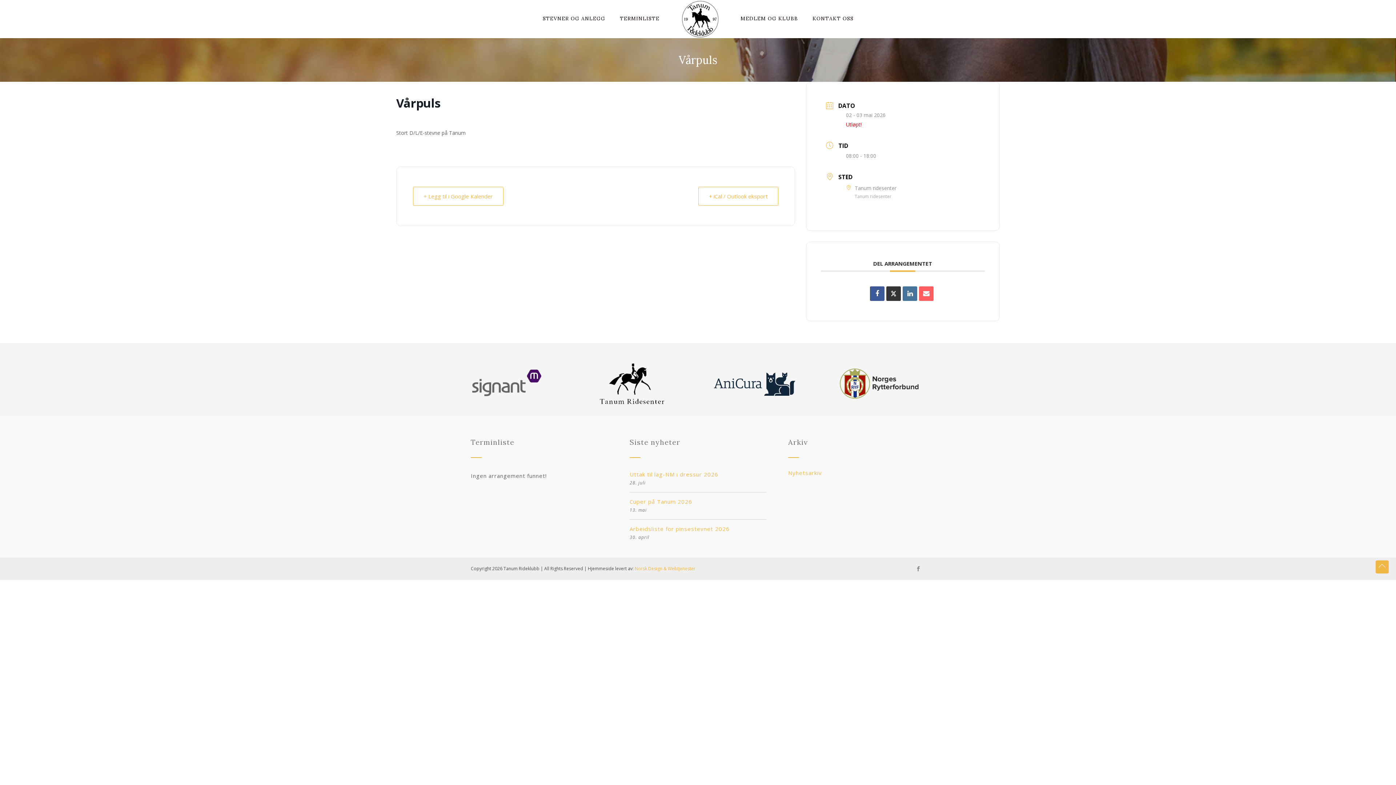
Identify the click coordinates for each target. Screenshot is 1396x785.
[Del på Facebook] (877, 293)
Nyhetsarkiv (805, 472)
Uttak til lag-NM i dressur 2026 (674, 474)
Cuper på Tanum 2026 (661, 501)
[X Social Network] (893, 293)
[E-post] (926, 293)
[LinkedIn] (910, 293)
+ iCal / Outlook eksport (738, 196)
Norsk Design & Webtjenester (665, 568)
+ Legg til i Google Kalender (458, 196)
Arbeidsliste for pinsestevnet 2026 (680, 528)
